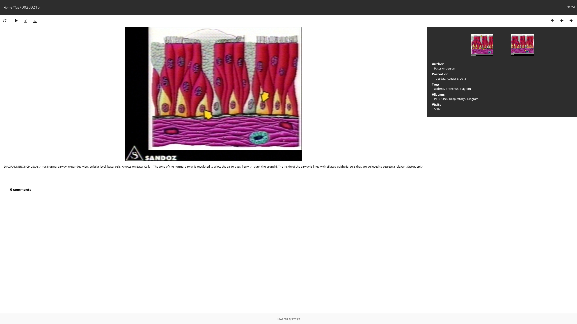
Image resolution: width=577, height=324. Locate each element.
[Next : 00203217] (571, 20)
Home (8, 7)
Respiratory (457, 99)
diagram (465, 89)
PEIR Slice (440, 99)
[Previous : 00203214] (561, 20)
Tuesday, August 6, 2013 (450, 78)
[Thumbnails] (552, 20)
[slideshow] (16, 20)
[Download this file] (35, 20)
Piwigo (296, 319)
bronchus (452, 89)
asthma (439, 89)
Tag (16, 7)
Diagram (473, 99)
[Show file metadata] (25, 20)
